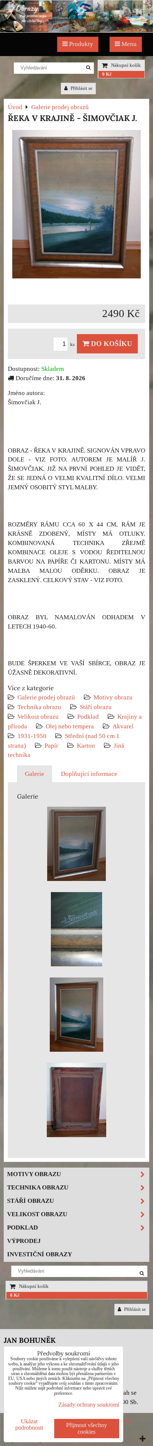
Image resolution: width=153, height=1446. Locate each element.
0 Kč (107, 74)
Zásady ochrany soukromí (88, 1404)
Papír (51, 745)
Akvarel (123, 726)
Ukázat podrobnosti (29, 1424)
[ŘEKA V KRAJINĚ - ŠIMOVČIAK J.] (76, 205)
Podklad (88, 716)
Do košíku (110, 343)
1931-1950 (31, 736)
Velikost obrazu (38, 716)
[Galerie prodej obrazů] (76, 30)
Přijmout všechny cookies (86, 1428)
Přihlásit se (80, 88)
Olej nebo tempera (70, 726)
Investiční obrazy (39, 1254)
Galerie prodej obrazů (46, 697)
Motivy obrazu (113, 697)
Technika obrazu (39, 707)
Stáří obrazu (96, 707)
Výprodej (24, 1240)
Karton (86, 745)
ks (73, 344)
